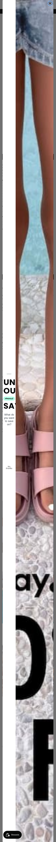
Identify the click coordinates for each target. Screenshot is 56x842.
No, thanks (9, 467)
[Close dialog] (50, 3)
